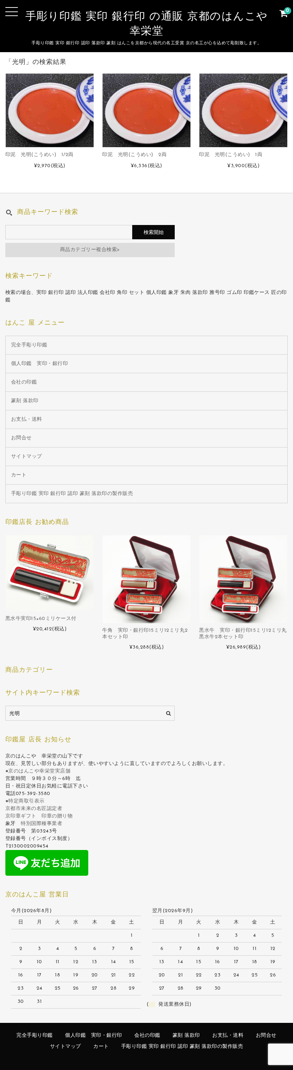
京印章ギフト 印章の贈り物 (39, 816)
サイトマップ (26, 456)
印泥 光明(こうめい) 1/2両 (39, 155)
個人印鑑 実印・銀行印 (39, 363)
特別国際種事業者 (41, 823)
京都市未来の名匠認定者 (34, 808)
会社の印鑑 (24, 382)
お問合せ (21, 438)
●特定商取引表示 (25, 801)
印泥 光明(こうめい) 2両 (134, 155)
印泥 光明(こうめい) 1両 (230, 155)
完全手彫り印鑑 (29, 345)
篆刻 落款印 (25, 401)
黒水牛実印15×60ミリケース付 (40, 618)
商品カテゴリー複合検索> (90, 249)
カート (19, 475)
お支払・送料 (26, 419)
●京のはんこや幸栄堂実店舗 (38, 771)
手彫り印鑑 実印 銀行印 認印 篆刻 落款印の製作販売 (72, 493)
